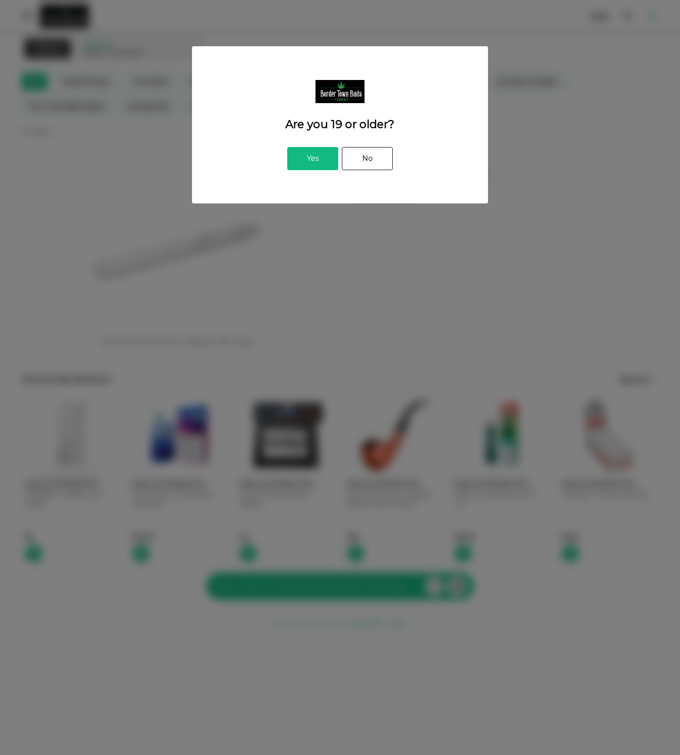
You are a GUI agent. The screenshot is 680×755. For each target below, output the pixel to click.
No (367, 158)
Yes (313, 158)
